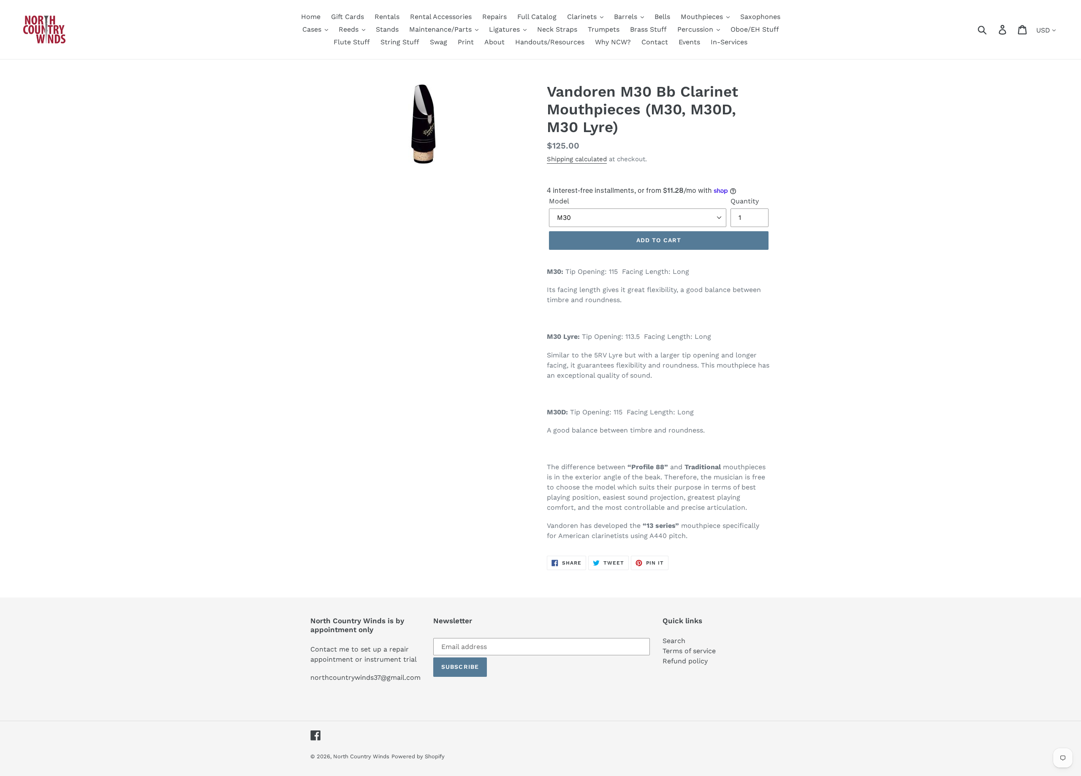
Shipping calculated (577, 159)
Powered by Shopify (418, 756)
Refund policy (685, 661)
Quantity (745, 201)
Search (674, 641)
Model (559, 201)
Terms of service (689, 651)
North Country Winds (361, 756)
